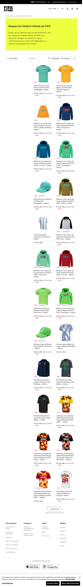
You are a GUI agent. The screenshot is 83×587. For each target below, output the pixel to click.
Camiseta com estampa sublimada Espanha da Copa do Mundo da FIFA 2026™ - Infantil (42, 490)
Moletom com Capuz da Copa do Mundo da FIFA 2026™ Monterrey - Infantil (64, 308)
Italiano (61, 545)
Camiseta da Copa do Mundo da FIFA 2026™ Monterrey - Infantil (41, 307)
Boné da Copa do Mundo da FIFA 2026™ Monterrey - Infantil (43, 344)
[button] (61, 9)
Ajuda (43, 532)
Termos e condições (12, 544)
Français (62, 527)
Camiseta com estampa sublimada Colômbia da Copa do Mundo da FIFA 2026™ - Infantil (64, 416)
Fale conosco (45, 536)
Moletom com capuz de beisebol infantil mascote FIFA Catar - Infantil (65, 234)
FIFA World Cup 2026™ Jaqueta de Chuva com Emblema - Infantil (42, 379)
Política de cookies (11, 548)
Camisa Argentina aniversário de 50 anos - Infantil (42, 234)
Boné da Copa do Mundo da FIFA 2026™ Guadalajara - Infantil (43, 199)
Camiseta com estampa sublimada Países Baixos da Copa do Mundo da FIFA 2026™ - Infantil (64, 453)
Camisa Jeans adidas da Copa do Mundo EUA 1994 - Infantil (65, 344)
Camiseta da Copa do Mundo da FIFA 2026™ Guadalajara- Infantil (41, 87)
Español (61, 531)
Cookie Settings (7, 583)
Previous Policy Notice (10, 527)
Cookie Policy (70, 579)
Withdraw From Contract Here (28, 534)
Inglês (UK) (62, 542)
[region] (41, 580)
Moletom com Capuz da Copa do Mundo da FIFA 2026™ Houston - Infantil (42, 162)
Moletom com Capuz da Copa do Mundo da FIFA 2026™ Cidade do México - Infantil (43, 125)
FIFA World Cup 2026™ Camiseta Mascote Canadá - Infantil (64, 489)
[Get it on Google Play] (50, 568)
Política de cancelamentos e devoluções (29, 528)
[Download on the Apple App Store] (32, 568)
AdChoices (9, 537)
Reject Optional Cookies (69, 583)
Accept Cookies (51, 583)
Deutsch (61, 534)
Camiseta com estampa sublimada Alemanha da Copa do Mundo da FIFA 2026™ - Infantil (42, 453)
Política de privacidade (9, 532)
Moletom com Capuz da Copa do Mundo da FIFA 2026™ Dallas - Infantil (64, 199)
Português (62, 538)
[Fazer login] (66, 9)
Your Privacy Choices (12, 541)
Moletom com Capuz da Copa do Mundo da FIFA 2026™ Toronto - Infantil (64, 270)
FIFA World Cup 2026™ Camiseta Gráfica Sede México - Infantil (42, 415)
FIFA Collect (72, 2)
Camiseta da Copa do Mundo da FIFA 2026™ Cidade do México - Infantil (64, 88)
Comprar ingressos (59, 2)
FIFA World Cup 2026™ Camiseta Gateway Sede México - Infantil (65, 379)
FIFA (48, 2)
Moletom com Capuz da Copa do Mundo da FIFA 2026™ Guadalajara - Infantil (64, 163)
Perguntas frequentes (44, 527)
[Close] (79, 577)
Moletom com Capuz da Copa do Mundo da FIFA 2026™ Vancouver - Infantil (42, 271)
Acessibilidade (10, 552)
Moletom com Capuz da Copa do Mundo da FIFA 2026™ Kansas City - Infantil (64, 125)
